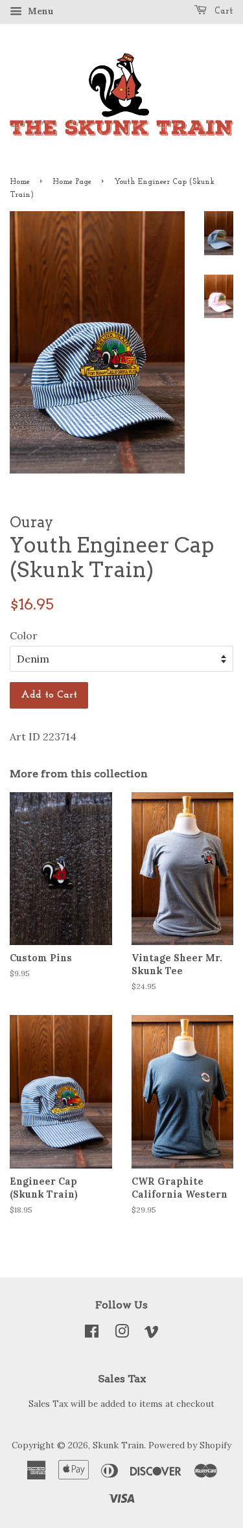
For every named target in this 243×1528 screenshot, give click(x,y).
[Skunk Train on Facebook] (91, 1334)
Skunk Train (118, 1445)
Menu (39, 11)
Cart (222, 11)
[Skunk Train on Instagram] (122, 1334)
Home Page (71, 182)
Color (24, 635)
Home (20, 182)
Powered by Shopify (189, 1445)
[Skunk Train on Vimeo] (152, 1334)
